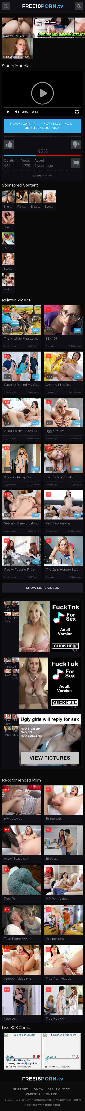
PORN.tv (42, 6)
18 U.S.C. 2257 (59, 1089)
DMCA (38, 1089)
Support (20, 1089)
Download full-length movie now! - (42, 126)
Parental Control (42, 1094)
